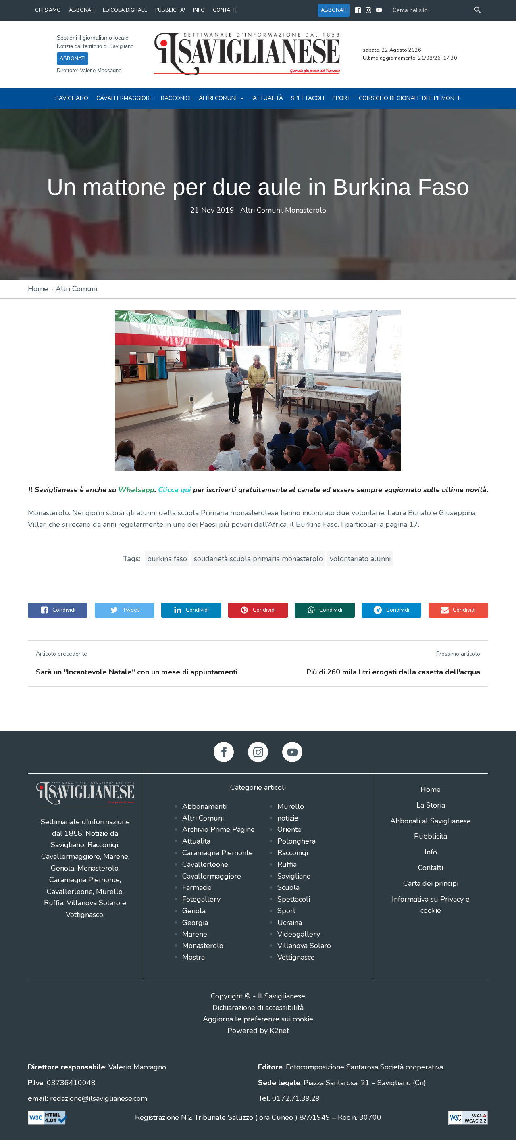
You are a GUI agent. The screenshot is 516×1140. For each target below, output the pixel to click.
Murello (290, 806)
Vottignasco (296, 957)
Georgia (195, 922)
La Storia (430, 805)
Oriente (289, 829)
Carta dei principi (430, 883)
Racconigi (176, 98)
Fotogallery (201, 899)
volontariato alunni (360, 559)
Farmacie (197, 887)
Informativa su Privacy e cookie (431, 905)
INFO (199, 9)
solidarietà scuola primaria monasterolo (258, 559)
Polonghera (296, 841)
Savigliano (71, 98)
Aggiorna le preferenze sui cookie (258, 1019)
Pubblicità (430, 836)
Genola (194, 911)
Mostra (193, 957)
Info (430, 852)
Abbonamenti (204, 806)
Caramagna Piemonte (217, 853)
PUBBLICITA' (170, 9)
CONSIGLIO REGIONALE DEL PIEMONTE (410, 98)
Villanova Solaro (304, 945)
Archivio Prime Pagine (218, 829)
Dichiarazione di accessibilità (258, 1008)
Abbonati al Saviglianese (430, 821)
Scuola (288, 887)
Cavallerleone (205, 864)
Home (38, 289)
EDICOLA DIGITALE (125, 9)
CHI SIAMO (48, 9)
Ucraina (289, 922)
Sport (341, 98)
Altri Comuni (218, 98)
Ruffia (287, 864)
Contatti (430, 868)
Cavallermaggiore (124, 98)
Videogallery (298, 934)
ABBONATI (82, 9)
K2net (279, 1031)
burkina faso (167, 559)
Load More (258, 711)
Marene (194, 934)
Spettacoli (307, 98)
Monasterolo (305, 210)
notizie (287, 818)
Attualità (268, 98)
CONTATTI (225, 9)
